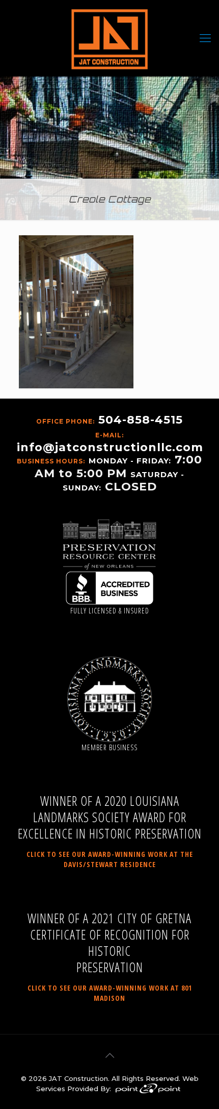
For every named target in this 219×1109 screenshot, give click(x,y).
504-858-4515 (140, 420)
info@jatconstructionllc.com (110, 447)
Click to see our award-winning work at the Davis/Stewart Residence (109, 859)
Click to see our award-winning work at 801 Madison (110, 993)
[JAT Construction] (109, 38)
